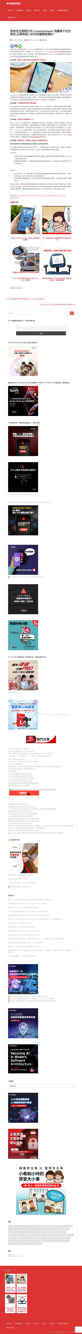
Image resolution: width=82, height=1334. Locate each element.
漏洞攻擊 (13, 1235)
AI (10, 1226)
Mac (29, 1229)
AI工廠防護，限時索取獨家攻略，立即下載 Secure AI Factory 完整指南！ (33, 999)
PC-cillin (37, 1229)
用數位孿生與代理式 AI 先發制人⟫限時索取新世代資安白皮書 (29, 996)
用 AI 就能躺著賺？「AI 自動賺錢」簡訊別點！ (22, 956)
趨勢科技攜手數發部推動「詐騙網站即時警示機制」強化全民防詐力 (29, 915)
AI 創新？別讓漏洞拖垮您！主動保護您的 (22, 1001)
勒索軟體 (65, 1229)
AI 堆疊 (37, 1001)
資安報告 (12, 1241)
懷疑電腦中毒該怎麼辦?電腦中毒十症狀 (20, 811)
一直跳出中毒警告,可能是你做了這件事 (20, 776)
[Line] (20, 46)
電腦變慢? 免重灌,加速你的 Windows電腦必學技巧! (24, 821)
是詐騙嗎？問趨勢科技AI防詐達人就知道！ (21, 751)
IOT (22, 1229)
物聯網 (21, 1235)
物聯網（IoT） (32, 1235)
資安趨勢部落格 (13, 3)
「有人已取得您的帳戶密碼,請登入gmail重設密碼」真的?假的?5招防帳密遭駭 (32, 809)
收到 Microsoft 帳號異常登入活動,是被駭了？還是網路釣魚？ (27, 828)
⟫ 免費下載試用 (13, 692)
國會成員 (39, 135)
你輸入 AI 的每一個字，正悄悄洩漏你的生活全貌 (23, 907)
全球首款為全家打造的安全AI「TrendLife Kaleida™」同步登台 (27, 904)
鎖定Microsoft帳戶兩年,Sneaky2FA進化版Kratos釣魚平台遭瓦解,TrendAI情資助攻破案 (35, 919)
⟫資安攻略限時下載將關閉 (48, 1001)
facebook (68, 1226)
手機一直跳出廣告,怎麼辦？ (16, 759)
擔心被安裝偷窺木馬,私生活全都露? (19, 785)
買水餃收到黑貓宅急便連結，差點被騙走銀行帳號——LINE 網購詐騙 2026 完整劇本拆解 (35, 939)
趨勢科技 (13, 1243)
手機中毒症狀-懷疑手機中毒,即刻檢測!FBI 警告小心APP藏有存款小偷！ (30, 502)
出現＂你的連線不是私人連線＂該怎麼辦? (21, 778)
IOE (16, 1229)
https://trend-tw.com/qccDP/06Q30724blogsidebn (54, 714)
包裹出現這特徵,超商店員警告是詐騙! (19, 823)
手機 (37, 1232)
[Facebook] (12, 46)
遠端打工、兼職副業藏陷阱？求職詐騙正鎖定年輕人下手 (25, 946)
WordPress (74, 1332)
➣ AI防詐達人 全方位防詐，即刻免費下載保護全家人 (26, 577)
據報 (40, 54)
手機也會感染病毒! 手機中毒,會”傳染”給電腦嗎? (22, 814)
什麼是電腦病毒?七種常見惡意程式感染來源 (21, 807)
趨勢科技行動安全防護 (27, 184)
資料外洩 (65, 1241)
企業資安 (51, 10)
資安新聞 (22, 1241)
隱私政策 (27, 123)
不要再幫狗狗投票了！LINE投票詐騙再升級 (21, 883)
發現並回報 (22, 49)
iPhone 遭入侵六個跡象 (15, 764)
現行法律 (65, 132)
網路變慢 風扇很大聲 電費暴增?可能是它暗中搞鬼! (23, 818)
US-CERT (29, 132)
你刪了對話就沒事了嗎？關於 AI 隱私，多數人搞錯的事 (25, 943)
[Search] (72, 313)
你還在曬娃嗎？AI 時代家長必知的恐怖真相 (21, 927)
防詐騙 (44, 10)
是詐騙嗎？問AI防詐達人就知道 (18, 879)
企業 (11, 189)
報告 (48, 106)
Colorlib (61, 1332)
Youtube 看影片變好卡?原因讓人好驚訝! (20, 816)
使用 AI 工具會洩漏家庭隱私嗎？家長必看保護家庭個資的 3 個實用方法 (30, 900)
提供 (14, 125)
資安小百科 (37, 10)
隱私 (41, 137)
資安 (67, 1238)
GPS (12, 288)
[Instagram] (16, 46)
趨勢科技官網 (11, 17)
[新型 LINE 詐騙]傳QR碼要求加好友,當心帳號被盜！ (24, 830)
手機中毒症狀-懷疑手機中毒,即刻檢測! (20, 781)
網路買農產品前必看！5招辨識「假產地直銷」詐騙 (24, 931)
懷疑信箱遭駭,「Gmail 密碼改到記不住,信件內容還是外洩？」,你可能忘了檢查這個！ (34, 766)
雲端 (30, 1243)
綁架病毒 (51, 1235)
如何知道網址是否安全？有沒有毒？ (19, 749)
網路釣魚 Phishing (24, 1238)
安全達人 (29, 1232)
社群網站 (42, 1235)
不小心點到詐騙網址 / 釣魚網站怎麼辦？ (20, 494)
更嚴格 (36, 137)
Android (18, 1226)
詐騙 (60, 1238)
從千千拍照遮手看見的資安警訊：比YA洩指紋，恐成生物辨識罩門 (28, 911)
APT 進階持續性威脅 (55, 1226)
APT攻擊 (43, 1226)
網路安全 (60, 1235)
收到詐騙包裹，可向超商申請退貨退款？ (20, 875)
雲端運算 (38, 1243)
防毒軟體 (22, 1243)
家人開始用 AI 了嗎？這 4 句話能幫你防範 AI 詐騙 (23, 935)
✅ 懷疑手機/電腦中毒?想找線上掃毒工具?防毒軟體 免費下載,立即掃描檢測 (32, 790)
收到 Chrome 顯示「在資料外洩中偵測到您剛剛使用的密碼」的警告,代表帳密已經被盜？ (36, 833)
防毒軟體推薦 (19, 10)
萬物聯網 (42, 1238)
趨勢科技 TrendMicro (32, 40)
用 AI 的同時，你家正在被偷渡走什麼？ (20, 923)
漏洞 (62, 1232)
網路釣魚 (12, 1238)
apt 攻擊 (34, 1226)
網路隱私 (44, 40)
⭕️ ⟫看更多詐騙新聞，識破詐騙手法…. (20, 887)
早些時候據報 (60, 52)
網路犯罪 (69, 1235)
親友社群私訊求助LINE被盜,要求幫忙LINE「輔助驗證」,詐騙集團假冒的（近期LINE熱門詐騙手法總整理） (41, 826)
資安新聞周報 (32, 1241)
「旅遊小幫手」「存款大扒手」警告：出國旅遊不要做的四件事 (29, 756)
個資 (16, 288)
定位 (20, 288)
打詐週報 (54, 1232)
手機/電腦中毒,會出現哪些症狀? (18, 804)
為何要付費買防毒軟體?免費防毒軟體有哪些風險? (23, 783)
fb (10, 1229)
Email (18, 325)
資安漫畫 (28, 10)
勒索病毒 (56, 1229)
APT (26, 1226)
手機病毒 (45, 1232)
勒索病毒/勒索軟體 (62, 10)
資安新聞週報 (44, 1241)
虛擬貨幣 (51, 1238)
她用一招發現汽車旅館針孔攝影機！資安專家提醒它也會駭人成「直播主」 (31, 753)
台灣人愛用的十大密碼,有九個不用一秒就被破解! (23, 762)
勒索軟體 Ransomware (16, 1232)
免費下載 (10, 10)
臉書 (34, 1238)
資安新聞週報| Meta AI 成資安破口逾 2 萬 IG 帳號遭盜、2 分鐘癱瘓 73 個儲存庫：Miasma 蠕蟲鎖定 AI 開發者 (40, 951)
